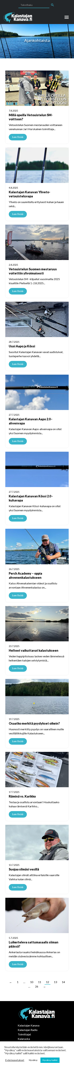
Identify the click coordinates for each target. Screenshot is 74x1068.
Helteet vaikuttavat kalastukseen (33, 650)
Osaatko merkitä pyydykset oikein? (34, 723)
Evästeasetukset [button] (14, 1060)
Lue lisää (17, 136)
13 (55, 982)
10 (31, 982)
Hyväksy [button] (33, 1060)
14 (63, 982)
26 (36, 986)
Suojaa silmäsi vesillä (24, 869)
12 (47, 982)
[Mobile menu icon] (66, 17)
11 (39, 982)
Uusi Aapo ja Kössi (22, 346)
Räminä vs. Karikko (22, 796)
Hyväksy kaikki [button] (50, 1060)
